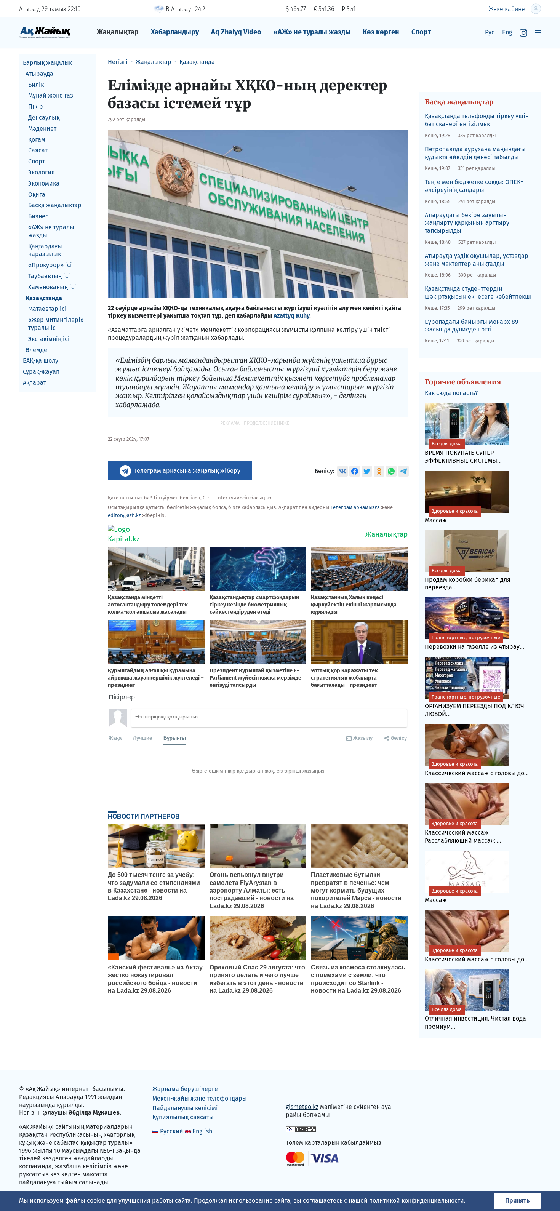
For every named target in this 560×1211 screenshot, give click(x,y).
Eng (507, 32)
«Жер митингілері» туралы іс (56, 323)
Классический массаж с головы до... (477, 769)
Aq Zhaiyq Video (236, 32)
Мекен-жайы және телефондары (199, 1098)
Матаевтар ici (47, 308)
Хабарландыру (175, 32)
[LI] (302, 1090)
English (202, 1131)
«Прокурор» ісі (50, 265)
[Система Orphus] (301, 1129)
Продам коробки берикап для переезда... (467, 579)
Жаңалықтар (118, 32)
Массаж (451, 516)
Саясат (38, 150)
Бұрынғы (174, 737)
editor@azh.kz (124, 515)
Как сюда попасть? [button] (451, 393)
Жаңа (115, 737)
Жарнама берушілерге (185, 1089)
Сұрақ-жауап (41, 371)
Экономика (43, 183)
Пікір (35, 106)
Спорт (421, 32)
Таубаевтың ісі (49, 276)
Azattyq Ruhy (291, 315)
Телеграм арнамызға (355, 507)
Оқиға (36, 194)
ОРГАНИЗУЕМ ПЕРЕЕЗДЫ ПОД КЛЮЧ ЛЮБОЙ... (474, 706)
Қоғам (36, 139)
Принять (517, 1200)
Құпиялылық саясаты (183, 1117)
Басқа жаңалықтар (55, 205)
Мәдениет (42, 128)
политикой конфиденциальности (416, 1200)
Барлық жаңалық (47, 62)
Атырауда (39, 73)
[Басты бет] (44, 32)
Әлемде (36, 350)
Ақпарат (34, 382)
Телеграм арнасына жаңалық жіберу (187, 470)
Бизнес (38, 216)
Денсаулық (43, 117)
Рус (489, 32)
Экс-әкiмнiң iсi (49, 338)
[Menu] (538, 33)
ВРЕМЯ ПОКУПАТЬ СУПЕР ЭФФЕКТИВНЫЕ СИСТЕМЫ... (463, 452)
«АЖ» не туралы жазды (312, 32)
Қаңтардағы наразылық (45, 250)
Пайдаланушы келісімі (185, 1108)
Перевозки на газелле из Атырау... (474, 642)
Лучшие (142, 737)
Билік (36, 84)
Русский (171, 1131)
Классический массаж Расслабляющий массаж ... (463, 832)
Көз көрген (381, 32)
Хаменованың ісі (52, 287)
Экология (41, 172)
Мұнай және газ (50, 95)
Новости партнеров (144, 816)
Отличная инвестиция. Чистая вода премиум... (475, 1018)
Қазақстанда (44, 298)
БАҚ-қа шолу (40, 360)
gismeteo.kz (302, 1106)
